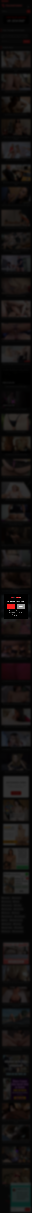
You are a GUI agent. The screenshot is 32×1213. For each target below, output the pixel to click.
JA (11, 606)
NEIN (21, 606)
